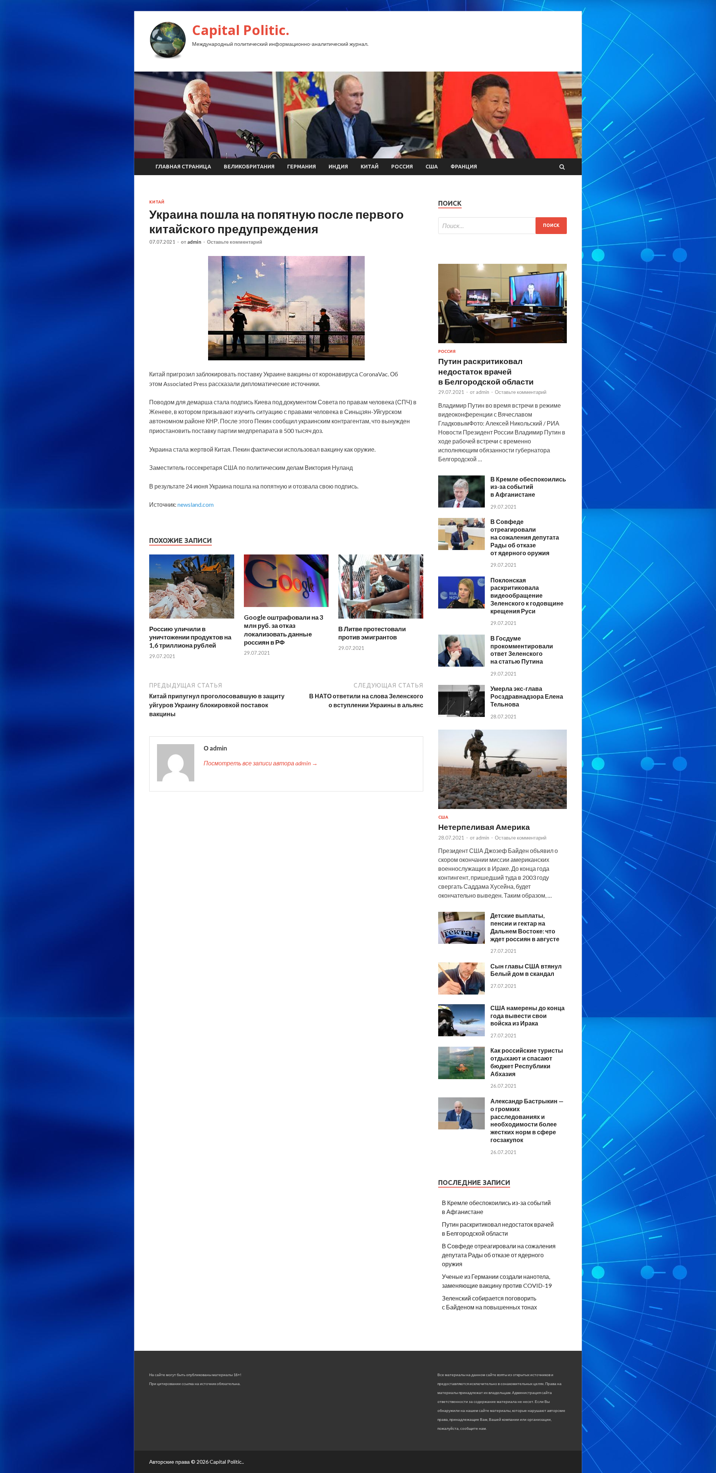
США (431, 167)
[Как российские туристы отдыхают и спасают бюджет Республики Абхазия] (461, 1076)
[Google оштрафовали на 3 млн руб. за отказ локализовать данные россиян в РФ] (286, 608)
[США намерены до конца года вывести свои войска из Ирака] (461, 1033)
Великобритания (249, 167)
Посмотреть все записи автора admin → (261, 762)
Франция (463, 167)
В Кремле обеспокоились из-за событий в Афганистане (528, 486)
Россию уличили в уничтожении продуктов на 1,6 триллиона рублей (190, 637)
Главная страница (183, 167)
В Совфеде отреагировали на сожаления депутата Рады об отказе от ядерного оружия (524, 537)
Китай (370, 167)
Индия (338, 167)
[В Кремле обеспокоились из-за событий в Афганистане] (461, 505)
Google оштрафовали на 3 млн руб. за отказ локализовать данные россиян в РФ (283, 629)
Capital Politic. (240, 30)
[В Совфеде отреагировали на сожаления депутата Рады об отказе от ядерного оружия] (461, 547)
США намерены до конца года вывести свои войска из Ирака (527, 1015)
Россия (402, 167)
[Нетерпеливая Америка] (502, 810)
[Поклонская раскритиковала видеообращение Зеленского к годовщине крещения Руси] (461, 606)
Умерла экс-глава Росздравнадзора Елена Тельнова (526, 696)
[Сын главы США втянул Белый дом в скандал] (461, 992)
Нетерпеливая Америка (484, 826)
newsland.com (196, 504)
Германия (301, 167)
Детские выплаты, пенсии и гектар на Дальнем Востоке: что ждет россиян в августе (524, 927)
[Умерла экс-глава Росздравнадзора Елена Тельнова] (461, 714)
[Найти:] (502, 225)
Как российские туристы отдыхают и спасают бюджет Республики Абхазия (526, 1062)
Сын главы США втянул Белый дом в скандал (526, 969)
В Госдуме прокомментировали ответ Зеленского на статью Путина (521, 650)
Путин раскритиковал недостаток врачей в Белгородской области (486, 371)
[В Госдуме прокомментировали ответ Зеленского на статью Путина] (461, 664)
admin (194, 242)
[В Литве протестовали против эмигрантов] (380, 620)
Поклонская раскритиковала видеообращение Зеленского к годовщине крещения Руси (526, 595)
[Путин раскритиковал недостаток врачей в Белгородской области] (502, 344)
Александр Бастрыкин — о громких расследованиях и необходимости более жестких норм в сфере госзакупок (526, 1120)
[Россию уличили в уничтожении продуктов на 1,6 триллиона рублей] (191, 620)
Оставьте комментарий (234, 242)
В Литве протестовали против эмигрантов (372, 633)
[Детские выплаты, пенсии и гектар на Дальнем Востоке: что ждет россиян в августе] (461, 941)
